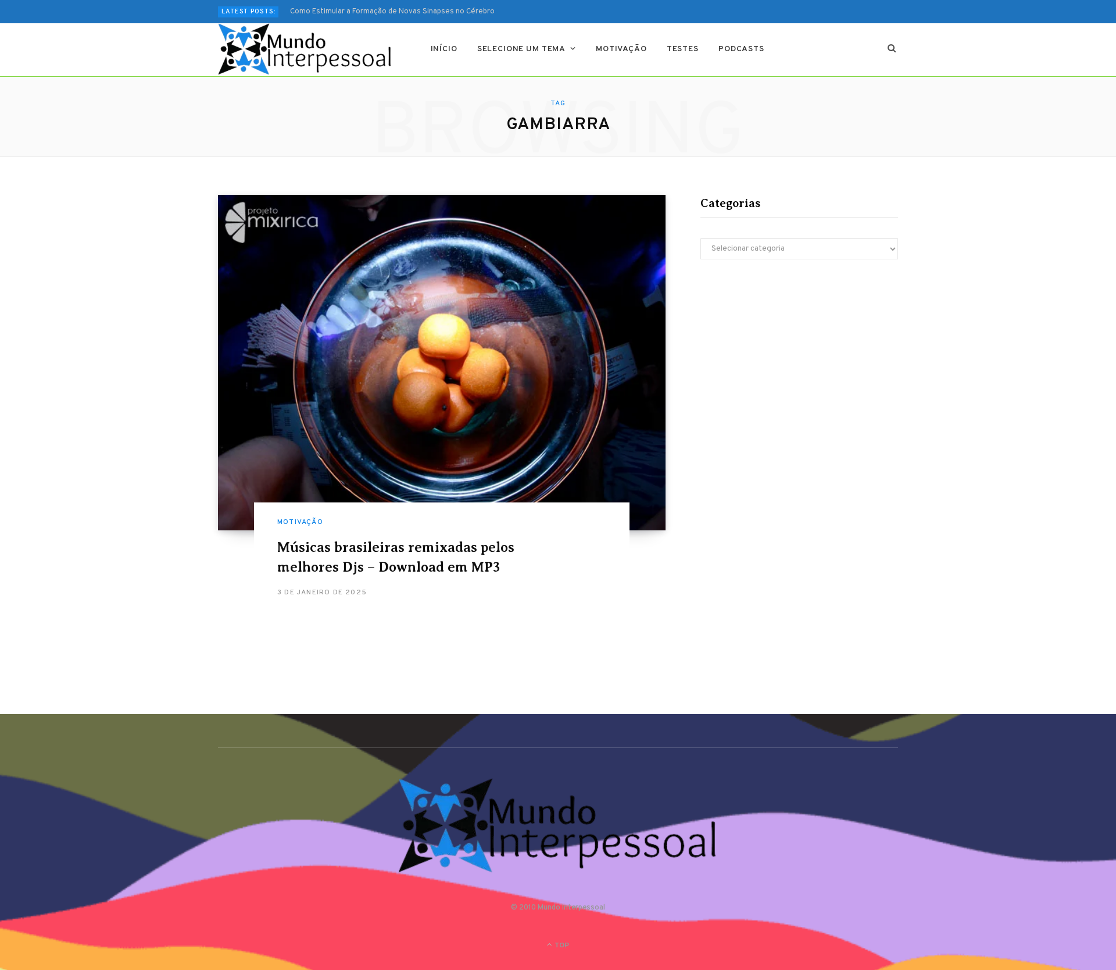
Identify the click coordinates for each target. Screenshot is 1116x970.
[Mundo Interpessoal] (305, 49)
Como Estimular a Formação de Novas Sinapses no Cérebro (392, 11)
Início (444, 49)
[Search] (892, 49)
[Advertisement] (799, 369)
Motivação (621, 49)
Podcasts (741, 49)
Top (561, 945)
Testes (683, 49)
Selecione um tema (521, 49)
